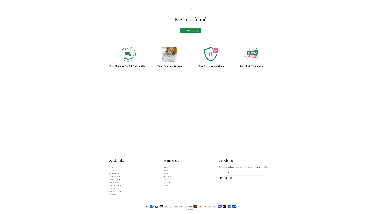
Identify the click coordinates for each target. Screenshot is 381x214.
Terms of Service (114, 179)
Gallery (166, 173)
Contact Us (112, 194)
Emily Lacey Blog (115, 185)
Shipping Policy (114, 182)
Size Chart (112, 170)
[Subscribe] (262, 172)
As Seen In (167, 176)
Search (111, 167)
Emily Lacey (193, 209)
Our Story (167, 170)
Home (166, 167)
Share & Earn (168, 179)
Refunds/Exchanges (115, 176)
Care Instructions (114, 173)
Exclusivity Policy (115, 191)
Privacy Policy (113, 188)
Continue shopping (190, 31)
